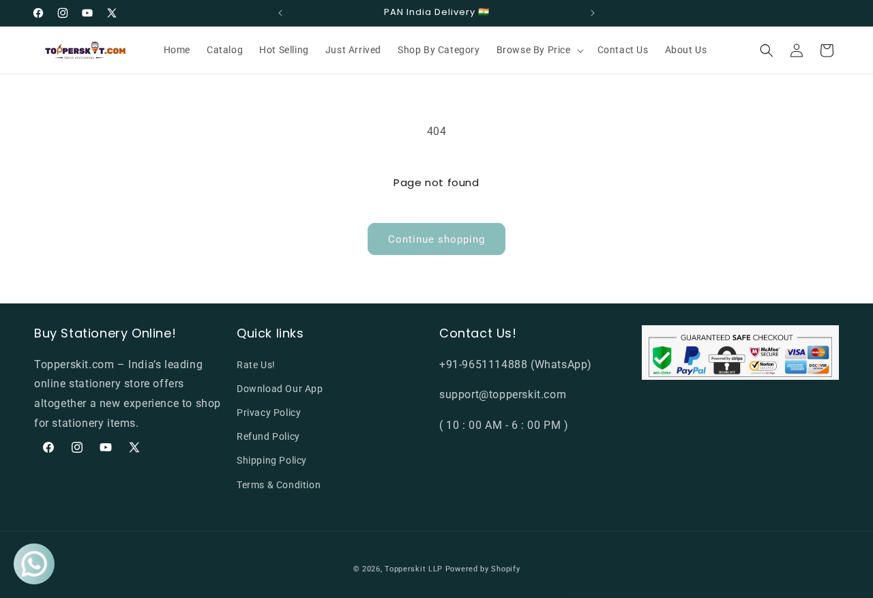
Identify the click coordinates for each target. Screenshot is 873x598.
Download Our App (280, 388)
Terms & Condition (279, 484)
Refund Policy (268, 436)
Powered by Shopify (482, 569)
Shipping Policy (272, 460)
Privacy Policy (269, 412)
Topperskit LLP (414, 569)
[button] (538, 49)
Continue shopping (436, 239)
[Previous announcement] (280, 13)
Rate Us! (256, 364)
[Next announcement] (593, 13)
